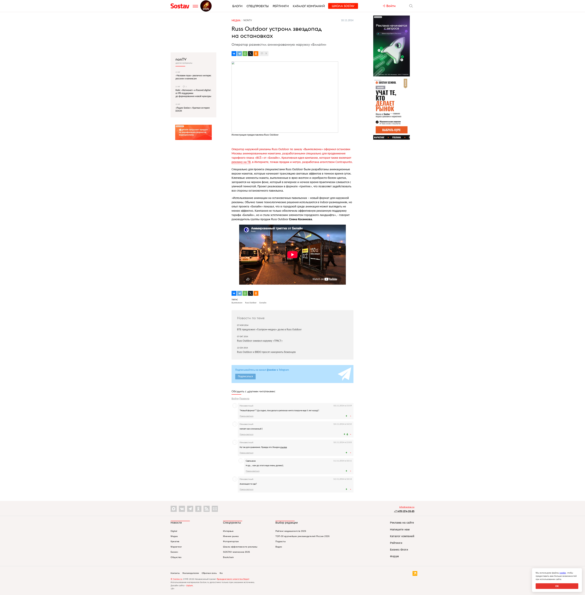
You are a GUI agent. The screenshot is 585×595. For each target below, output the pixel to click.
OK (557, 586)
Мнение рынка (231, 536)
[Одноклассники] (256, 53)
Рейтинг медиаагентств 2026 (290, 531)
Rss (221, 573)
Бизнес (174, 552)
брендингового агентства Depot (233, 579)
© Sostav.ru (177, 579)
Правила (244, 398)
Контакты (175, 573)
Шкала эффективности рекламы (240, 547)
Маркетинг (176, 547)
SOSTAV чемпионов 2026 (236, 552)
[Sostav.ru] (181, 6)
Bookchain (228, 557)
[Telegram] (239, 53)
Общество (176, 557)
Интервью (228, 531)
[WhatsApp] (245, 53)
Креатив (175, 541)
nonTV (181, 59)
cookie (563, 573)
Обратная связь (209, 573)
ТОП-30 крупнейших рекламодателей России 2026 (302, 536)
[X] (250, 53)
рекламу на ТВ (241, 162)
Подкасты (280, 541)
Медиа (174, 536)
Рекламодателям (191, 573)
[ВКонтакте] (234, 53)
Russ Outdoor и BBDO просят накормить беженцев (266, 352)
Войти (235, 398)
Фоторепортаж (231, 541)
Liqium (189, 585)
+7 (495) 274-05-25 (404, 511)
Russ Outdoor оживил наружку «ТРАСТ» (260, 340)
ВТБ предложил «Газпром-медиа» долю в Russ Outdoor (269, 329)
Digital (174, 531)
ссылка (283, 447)
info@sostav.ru (406, 507)
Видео (278, 547)
